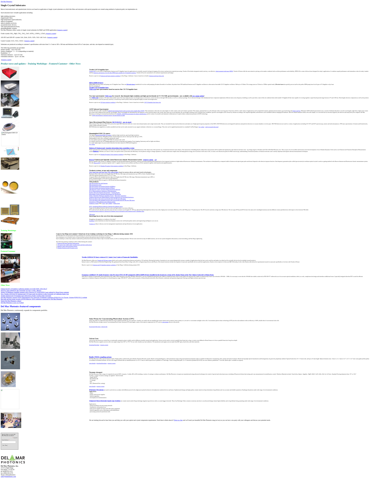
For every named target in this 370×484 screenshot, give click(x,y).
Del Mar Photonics (6, 1)
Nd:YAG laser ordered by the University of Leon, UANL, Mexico (21, 290)
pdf (155, 160)
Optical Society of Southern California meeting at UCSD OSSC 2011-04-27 (24, 289)
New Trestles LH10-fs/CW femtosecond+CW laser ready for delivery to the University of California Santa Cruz (35, 294)
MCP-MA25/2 (117, 122)
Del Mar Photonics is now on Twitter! (12, 303)
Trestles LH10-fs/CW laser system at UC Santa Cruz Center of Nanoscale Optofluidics (110, 257)
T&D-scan (92, 89)
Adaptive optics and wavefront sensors (67, 246)
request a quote (62, 30)
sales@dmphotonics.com (8, 476)
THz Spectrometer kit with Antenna (98, 183)
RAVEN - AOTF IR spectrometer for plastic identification (132, 114)
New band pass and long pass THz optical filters (104, 172)
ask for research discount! (212, 127)
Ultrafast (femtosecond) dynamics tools (67, 248)
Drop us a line (178, 420)
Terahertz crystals (93, 203)
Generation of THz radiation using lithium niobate (102, 202)
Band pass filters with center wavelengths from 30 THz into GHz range (107, 199)
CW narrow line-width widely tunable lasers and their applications (74, 245)
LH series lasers (130, 84)
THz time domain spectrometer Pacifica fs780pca (102, 188)
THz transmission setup (95, 185)
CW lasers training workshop (107, 102)
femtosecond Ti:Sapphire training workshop (104, 265)
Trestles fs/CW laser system (104, 260)
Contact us (92, 224)
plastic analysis (297, 111)
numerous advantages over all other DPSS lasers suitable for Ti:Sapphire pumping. (114, 73)
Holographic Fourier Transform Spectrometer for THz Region (105, 194)
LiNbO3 (110, 203)
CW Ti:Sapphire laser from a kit (152, 102)
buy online (201, 127)
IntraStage (92, 220)
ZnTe (103, 203)
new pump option (198, 96)
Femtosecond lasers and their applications (68, 243)
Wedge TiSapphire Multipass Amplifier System (101, 195)
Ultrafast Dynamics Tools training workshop (111, 154)
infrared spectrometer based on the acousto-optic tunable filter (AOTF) (126, 111)
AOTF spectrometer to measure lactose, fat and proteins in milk (108, 115)
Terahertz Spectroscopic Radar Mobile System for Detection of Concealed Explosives (111, 197)
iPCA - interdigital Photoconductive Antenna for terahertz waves (106, 206)
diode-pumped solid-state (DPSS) (224, 71)
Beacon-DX (97, 163)
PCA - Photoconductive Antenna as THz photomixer (102, 191)
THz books (92, 214)
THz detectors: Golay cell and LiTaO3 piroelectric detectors (104, 189)
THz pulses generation (120, 195)
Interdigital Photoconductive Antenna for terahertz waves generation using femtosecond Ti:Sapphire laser (116, 211)
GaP (107, 203)
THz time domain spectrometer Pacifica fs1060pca (102, 186)
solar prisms (165, 322)
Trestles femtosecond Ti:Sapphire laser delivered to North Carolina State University (26, 296)
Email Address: (5, 439)
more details (92, 363)
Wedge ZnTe (116, 203)
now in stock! (127, 122)
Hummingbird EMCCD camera (103, 135)
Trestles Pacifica (115, 192)
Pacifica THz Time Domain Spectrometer (99, 192)
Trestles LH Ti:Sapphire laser (99, 87)
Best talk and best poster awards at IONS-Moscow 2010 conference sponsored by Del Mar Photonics (31, 299)
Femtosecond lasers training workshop (110, 76)
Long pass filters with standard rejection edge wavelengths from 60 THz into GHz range (112, 200)
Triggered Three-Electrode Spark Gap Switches (104, 401)
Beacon (91, 160)
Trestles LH (92, 71)
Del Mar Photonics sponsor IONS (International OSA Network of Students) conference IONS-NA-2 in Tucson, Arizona (37, 297)
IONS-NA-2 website (80, 297)
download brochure (94, 345)
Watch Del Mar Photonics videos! (11, 301)
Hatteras (96, 151)
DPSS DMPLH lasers (96, 83)
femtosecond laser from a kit (156, 76)
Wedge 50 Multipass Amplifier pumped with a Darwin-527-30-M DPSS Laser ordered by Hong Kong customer (35, 292)
